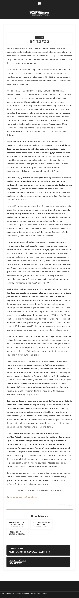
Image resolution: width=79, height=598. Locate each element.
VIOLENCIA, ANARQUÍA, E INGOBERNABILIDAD (17, 523)
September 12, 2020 (17, 526)
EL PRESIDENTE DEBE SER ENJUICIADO (41, 523)
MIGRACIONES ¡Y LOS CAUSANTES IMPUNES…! (17, 533)
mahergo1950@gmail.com (25, 497)
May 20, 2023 (17, 536)
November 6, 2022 (41, 526)
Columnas (39, 37)
